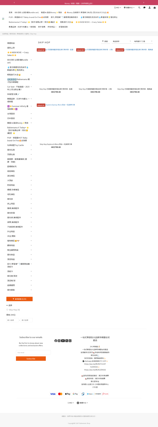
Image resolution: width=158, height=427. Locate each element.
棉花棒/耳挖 (12, 275)
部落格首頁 (63, 27)
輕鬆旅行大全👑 (66, 22)
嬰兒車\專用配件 (14, 217)
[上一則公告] (14, 3)
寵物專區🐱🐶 (13, 240)
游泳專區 (11, 175)
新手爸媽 (41, 27)
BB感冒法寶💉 (13, 94)
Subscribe (30, 358)
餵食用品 (11, 245)
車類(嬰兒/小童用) (23, 34)
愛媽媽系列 (12, 166)
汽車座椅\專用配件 (15, 226)
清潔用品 (11, 259)
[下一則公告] (144, 3)
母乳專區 (11, 194)
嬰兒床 (10, 198)
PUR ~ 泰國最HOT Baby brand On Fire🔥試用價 (29, 17)
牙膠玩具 (11, 154)
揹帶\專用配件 (13, 222)
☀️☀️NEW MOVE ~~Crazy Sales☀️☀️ (91, 22)
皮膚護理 (11, 285)
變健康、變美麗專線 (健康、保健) (17, 160)
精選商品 (11, 43)
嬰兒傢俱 (11, 212)
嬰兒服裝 (11, 289)
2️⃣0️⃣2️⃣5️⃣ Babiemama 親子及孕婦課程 (18, 80)
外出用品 (11, 231)
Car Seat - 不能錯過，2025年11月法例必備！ (18, 88)
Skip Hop (33, 34)
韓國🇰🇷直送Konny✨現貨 (51, 12)
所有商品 (51, 27)
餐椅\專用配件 (13, 208)
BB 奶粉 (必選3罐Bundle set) (27, 12)
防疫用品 (11, 185)
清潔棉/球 (11, 280)
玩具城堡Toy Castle (15, 145)
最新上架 (11, 47)
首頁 (10, 12)
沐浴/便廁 (11, 236)
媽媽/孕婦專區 (13, 189)
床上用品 (11, 203)
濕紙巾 (10, 271)
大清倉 (10, 180)
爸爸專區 (11, 171)
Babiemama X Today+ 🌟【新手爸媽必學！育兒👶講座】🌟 (33, 22)
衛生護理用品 (12, 250)
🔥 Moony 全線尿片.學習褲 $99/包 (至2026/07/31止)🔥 (86, 12)
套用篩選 (20, 299)
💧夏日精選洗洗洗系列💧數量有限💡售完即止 (99, 17)
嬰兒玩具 (13, 34)
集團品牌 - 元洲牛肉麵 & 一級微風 (22, 27)
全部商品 (5, 34)
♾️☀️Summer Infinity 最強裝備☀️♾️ (17, 107)
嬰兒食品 (11, 254)
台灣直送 (11, 113)
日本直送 (11, 118)
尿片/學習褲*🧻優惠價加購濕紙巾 (64, 17)
